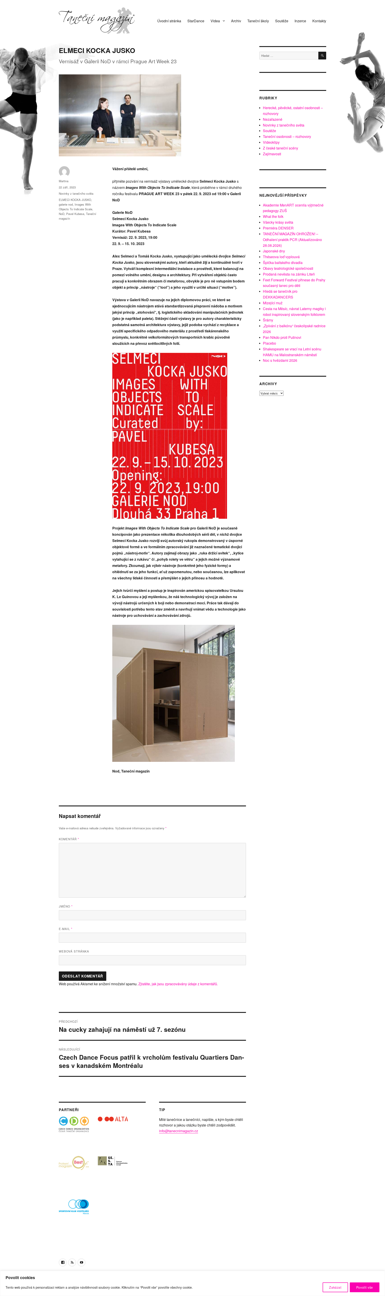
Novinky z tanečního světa (76, 193)
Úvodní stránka (169, 20)
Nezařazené (272, 119)
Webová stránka (74, 951)
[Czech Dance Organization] (74, 1132)
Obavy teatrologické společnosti (288, 268)
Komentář (69, 839)
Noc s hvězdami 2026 (280, 360)
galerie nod (66, 204)
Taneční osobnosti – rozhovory (287, 136)
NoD (61, 214)
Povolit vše (364, 1287)
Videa (215, 20)
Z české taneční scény (280, 148)
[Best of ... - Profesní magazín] (74, 1171)
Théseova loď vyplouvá (281, 256)
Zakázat (335, 1287)
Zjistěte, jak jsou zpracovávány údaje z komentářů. (178, 983)
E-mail (65, 929)
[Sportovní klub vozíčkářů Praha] (74, 1210)
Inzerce (300, 20)
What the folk (273, 216)
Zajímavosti (272, 153)
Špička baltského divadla (283, 262)
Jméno (66, 906)
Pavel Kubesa (75, 214)
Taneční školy (258, 20)
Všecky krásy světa (278, 222)
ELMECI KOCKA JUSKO (75, 200)
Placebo (269, 343)
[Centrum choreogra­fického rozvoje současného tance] (113, 1171)
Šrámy (268, 320)
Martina (63, 181)
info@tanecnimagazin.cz (178, 1130)
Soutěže (281, 20)
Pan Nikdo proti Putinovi (282, 337)
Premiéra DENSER (278, 228)
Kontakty (319, 20)
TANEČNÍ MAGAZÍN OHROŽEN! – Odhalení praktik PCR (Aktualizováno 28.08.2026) (292, 239)
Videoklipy (271, 142)
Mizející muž (273, 302)
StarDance (195, 20)
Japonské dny (274, 250)
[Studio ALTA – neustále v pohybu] (113, 1132)
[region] (192, 1283)
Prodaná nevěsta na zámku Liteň (289, 274)
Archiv (236, 20)
